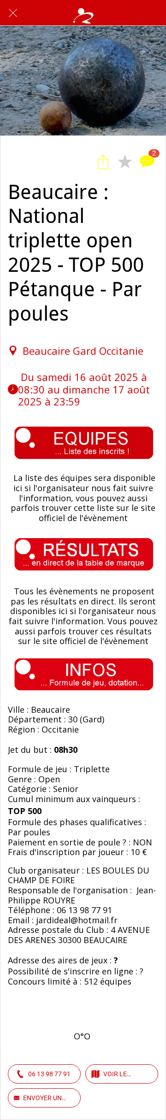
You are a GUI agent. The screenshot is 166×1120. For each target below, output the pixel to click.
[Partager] (103, 162)
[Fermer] (12, 12)
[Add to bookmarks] (125, 162)
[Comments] (147, 162)
